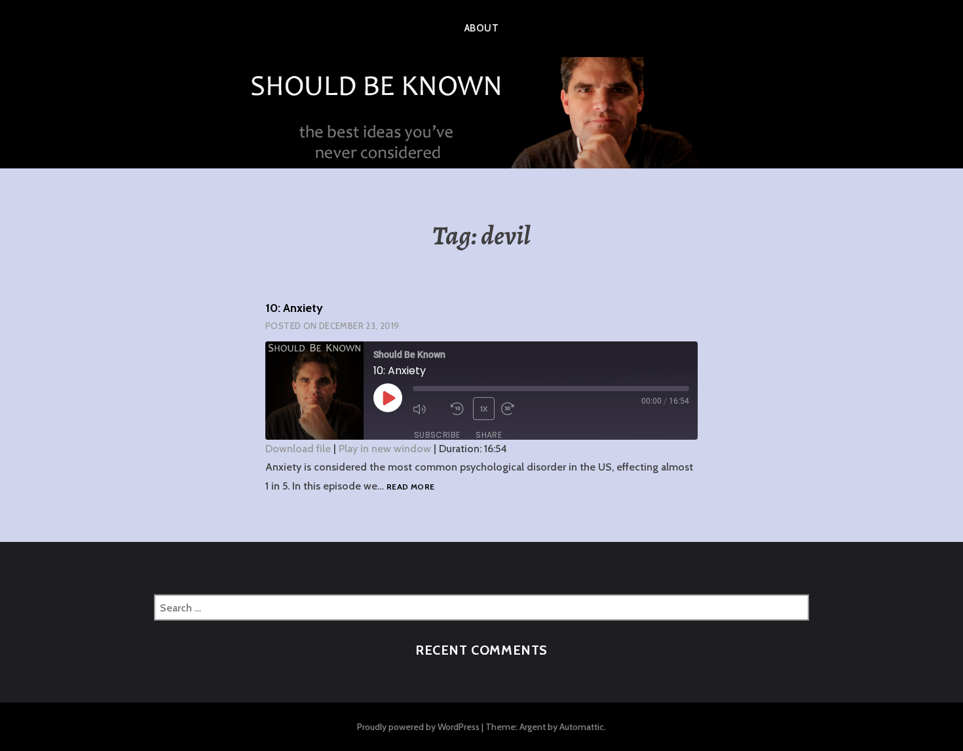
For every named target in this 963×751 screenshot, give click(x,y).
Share (489, 434)
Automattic (581, 727)
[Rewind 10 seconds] (458, 408)
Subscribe (437, 434)
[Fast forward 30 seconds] (517, 408)
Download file (298, 448)
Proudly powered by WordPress (418, 727)
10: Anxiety (294, 308)
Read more (410, 487)
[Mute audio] (428, 409)
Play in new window (385, 448)
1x (484, 409)
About (481, 28)
